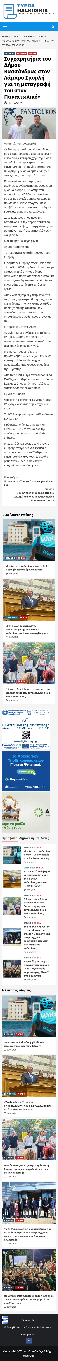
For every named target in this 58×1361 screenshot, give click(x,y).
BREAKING (9, 53)
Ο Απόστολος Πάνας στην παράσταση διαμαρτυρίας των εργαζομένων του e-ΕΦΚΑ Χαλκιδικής (28, 693)
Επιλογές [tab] (42, 838)
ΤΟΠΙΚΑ (32, 53)
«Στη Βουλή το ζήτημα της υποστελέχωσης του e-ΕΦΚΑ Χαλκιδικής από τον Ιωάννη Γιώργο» (27, 629)
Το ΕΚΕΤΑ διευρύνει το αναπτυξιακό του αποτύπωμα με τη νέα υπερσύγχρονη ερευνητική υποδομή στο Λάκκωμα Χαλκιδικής (37, 937)
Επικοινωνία (28, 1320)
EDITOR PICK (11, 618)
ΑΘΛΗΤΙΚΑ (21, 53)
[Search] (53, 27)
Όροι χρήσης (27, 1334)
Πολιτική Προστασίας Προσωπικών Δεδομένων (27, 1327)
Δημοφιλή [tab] (26, 838)
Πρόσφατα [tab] (10, 838)
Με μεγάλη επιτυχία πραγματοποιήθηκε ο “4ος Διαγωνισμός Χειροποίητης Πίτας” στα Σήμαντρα (36, 968)
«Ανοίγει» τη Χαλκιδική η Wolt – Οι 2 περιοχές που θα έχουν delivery (37, 854)
